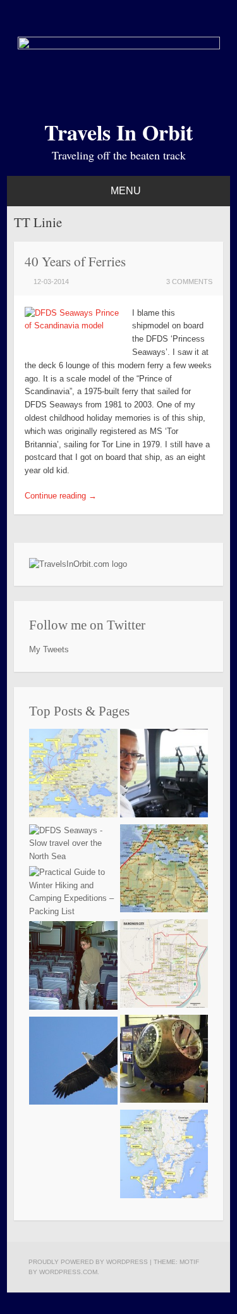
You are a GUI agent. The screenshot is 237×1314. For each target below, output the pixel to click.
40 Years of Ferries (75, 261)
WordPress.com (68, 1271)
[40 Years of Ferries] (73, 775)
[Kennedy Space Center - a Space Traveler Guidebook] (73, 1063)
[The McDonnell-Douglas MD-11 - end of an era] (73, 967)
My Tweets (49, 649)
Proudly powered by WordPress (88, 1261)
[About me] (164, 775)
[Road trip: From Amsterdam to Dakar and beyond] (164, 870)
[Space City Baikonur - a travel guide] (164, 965)
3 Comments (189, 281)
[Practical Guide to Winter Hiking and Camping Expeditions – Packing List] (73, 892)
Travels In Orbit (118, 132)
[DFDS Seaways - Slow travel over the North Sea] (73, 844)
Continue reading (61, 495)
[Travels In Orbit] (119, 46)
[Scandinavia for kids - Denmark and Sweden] (164, 1156)
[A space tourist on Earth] (164, 1061)
